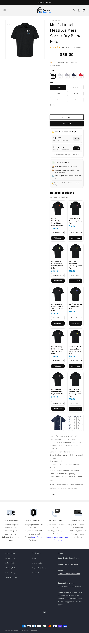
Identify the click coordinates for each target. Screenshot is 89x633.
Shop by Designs (37, 563)
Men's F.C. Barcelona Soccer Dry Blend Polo (75, 264)
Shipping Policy (10, 568)
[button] (4, 10)
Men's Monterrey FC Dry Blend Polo (75, 306)
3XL (75, 100)
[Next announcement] (84, 2)
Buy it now (67, 123)
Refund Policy (10, 563)
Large (58, 93)
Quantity (52, 105)
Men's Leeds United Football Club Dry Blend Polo (57, 264)
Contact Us (36, 573)
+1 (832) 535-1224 (55, 540)
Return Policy (36, 537)
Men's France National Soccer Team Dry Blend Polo (75, 392)
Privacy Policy (10, 558)
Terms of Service (11, 578)
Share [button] (54, 495)
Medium (75, 87)
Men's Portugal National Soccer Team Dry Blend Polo (57, 350)
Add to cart (58, 238)
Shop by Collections (39, 568)
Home (34, 558)
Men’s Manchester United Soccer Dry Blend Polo (57, 222)
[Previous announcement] (4, 2)
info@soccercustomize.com (57, 537)
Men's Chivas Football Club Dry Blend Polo (57, 391)
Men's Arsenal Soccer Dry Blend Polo (75, 221)
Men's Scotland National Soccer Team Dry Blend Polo (75, 350)
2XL (58, 100)
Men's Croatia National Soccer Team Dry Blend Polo (57, 307)
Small (58, 87)
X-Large (75, 93)
